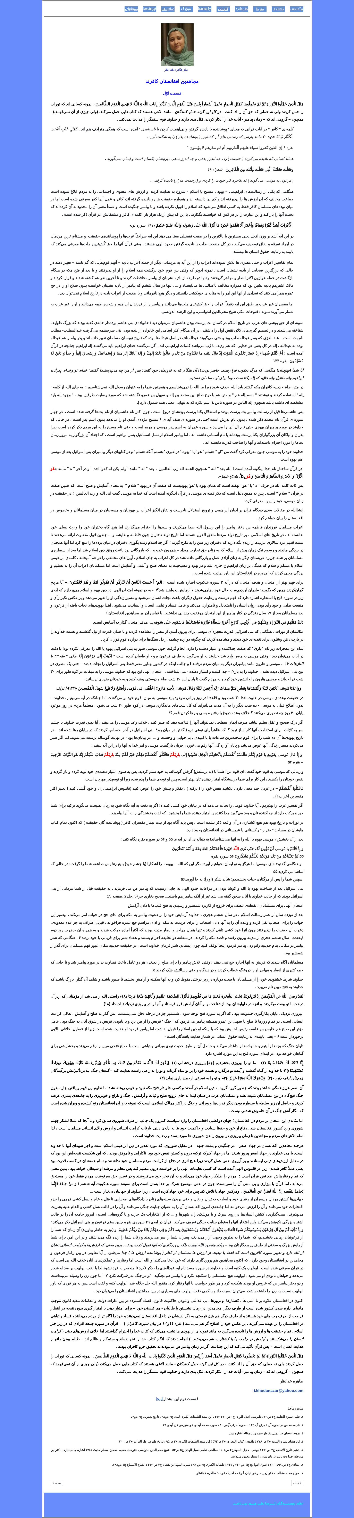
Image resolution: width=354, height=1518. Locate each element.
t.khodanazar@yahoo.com (278, 1390)
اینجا (159, 1398)
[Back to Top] (7, 1510)
